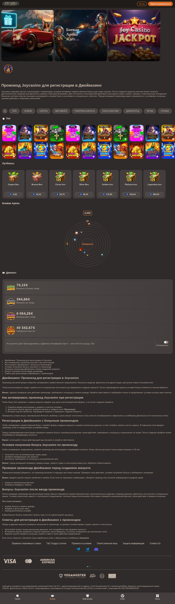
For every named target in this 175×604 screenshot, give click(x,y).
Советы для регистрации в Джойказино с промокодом (29, 373)
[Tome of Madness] (25, 133)
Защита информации (133, 543)
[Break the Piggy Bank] (9, 150)
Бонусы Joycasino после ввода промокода (24, 371)
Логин (142, 4)
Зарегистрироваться (160, 4)
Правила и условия (81, 543)
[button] (87, 111)
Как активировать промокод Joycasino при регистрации (29, 362)
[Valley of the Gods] (25, 150)
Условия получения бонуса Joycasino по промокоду (28, 367)
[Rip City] (57, 133)
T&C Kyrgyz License (56, 543)
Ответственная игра (107, 543)
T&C (92, 344)
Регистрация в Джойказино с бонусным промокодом (28, 365)
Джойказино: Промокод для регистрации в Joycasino (28, 360)
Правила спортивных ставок (26, 543)
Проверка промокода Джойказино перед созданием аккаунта (32, 369)
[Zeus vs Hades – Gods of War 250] (57, 150)
